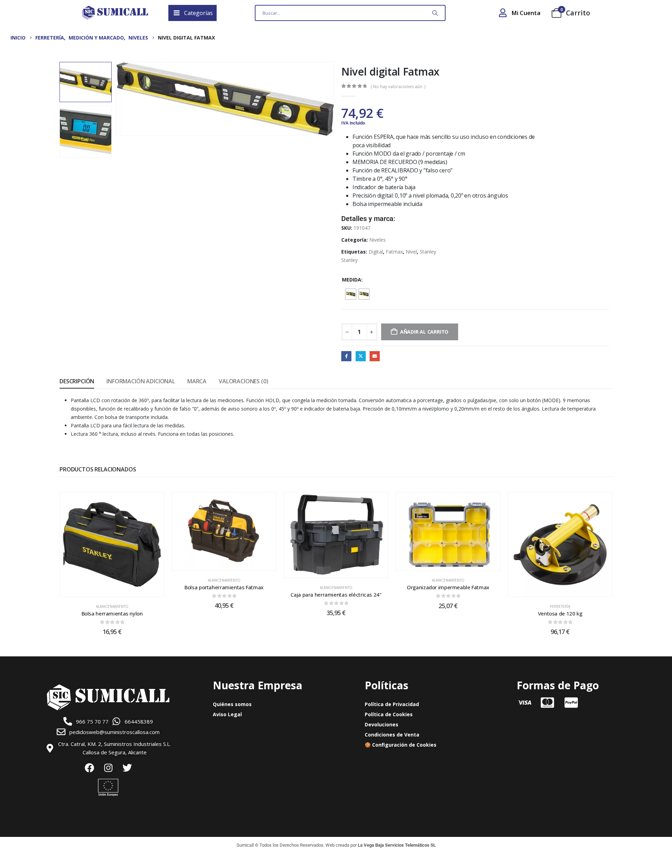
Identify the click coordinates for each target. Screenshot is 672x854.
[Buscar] (435, 13)
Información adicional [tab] (140, 381)
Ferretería (560, 606)
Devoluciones (381, 724)
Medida (351, 279)
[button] (117, 99)
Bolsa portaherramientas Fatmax (224, 587)
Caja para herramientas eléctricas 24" (335, 594)
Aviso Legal (227, 714)
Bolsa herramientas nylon (112, 613)
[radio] (350, 294)
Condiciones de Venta (392, 734)
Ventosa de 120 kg (560, 613)
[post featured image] (112, 544)
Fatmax (394, 251)
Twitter (361, 356)
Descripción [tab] (76, 381)
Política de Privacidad (392, 704)
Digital (376, 251)
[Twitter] (127, 767)
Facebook (346, 356)
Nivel (411, 251)
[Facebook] (89, 767)
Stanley (428, 251)
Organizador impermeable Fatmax (448, 587)
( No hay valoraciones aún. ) (398, 87)
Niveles (377, 239)
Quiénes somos (232, 704)
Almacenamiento (112, 606)
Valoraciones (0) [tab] (243, 381)
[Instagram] (108, 767)
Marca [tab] (196, 381)
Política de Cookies (389, 714)
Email (375, 356)
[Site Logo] (115, 12)
